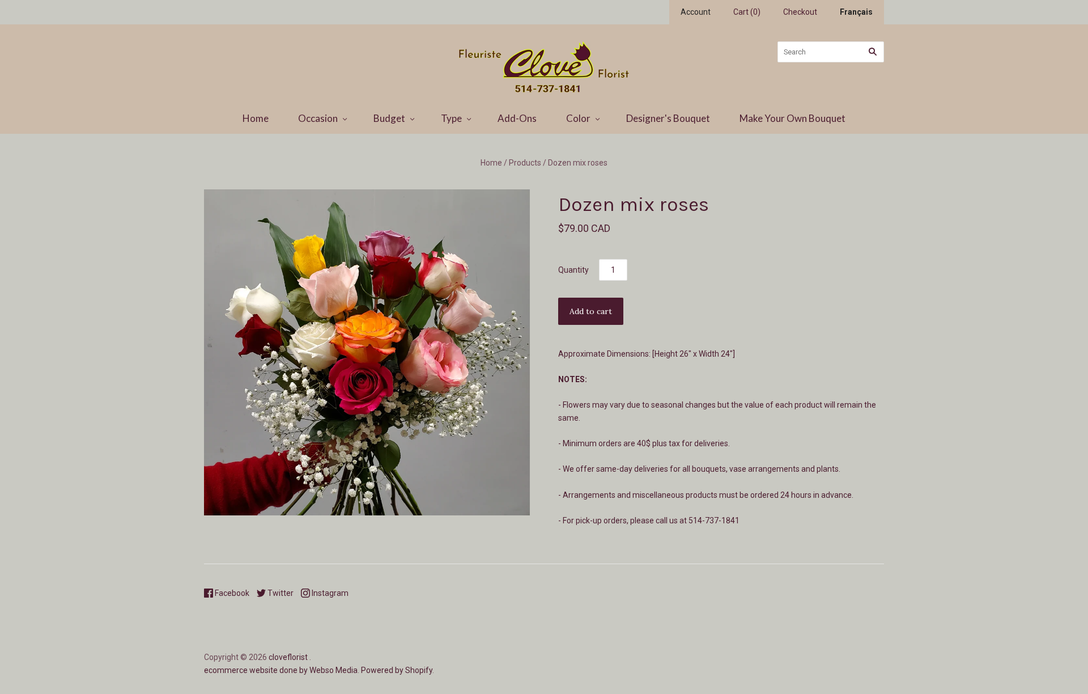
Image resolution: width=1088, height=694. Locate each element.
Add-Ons (517, 118)
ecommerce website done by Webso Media (281, 670)
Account (696, 11)
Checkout (800, 11)
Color (578, 118)
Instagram (329, 593)
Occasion (318, 118)
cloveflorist (288, 657)
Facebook (231, 593)
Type (451, 118)
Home (256, 118)
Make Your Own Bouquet (792, 118)
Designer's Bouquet (668, 118)
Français (856, 11)
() (746, 11)
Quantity (573, 269)
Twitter (280, 593)
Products (525, 162)
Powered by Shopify (396, 670)
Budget (389, 118)
